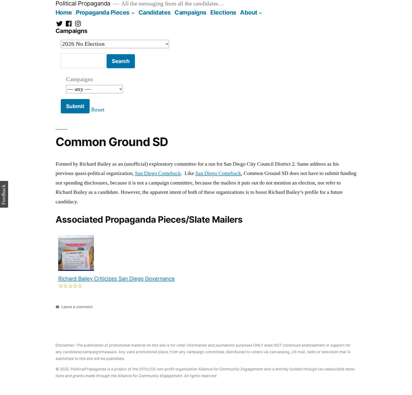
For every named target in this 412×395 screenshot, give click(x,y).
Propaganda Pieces (102, 12)
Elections (223, 12)
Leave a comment (77, 307)
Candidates (155, 12)
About (249, 12)
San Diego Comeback (158, 173)
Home (64, 12)
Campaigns (190, 12)
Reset (97, 110)
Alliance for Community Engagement (230, 369)
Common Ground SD (112, 142)
